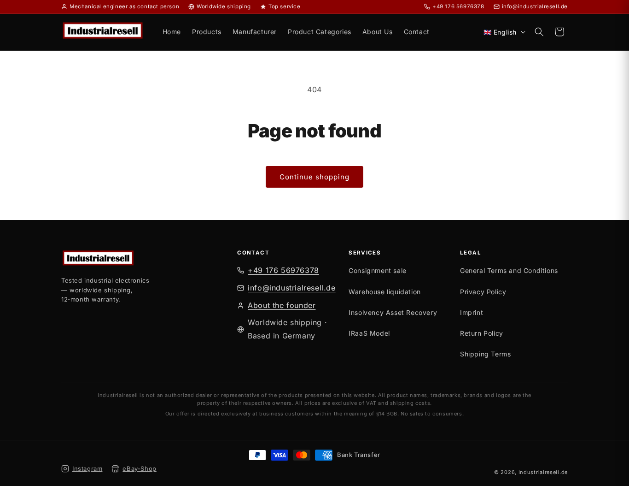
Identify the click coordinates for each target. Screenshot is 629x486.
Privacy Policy (483, 292)
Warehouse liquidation (385, 292)
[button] (539, 32)
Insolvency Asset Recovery (393, 312)
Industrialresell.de (543, 472)
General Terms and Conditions (509, 270)
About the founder (281, 305)
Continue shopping (314, 176)
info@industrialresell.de (291, 287)
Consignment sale (378, 270)
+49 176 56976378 (283, 270)
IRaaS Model (369, 333)
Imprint (471, 312)
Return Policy (481, 333)
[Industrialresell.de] (147, 259)
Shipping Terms (485, 354)
